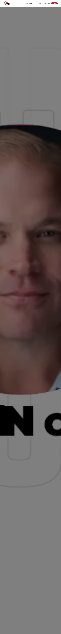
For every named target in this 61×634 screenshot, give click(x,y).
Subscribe (54, 3)
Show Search (58, 3)
